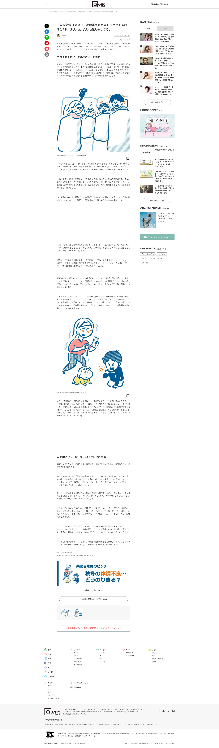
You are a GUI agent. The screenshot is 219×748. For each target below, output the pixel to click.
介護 (143, 258)
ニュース (51, 676)
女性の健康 (129, 653)
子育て (154, 650)
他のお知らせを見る (157, 200)
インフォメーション (56, 11)
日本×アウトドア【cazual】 (96, 724)
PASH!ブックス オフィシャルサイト (152, 724)
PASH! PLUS (67, 724)
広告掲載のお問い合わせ (159, 4)
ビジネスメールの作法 (155, 258)
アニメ (102, 659)
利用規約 (126, 743)
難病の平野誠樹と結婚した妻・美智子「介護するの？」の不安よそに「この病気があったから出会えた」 (164, 63)
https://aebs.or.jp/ (91, 736)
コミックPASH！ (136, 724)
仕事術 (76, 656)
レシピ (50, 672)
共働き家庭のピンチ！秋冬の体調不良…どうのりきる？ (93, 628)
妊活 (153, 653)
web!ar (56, 724)
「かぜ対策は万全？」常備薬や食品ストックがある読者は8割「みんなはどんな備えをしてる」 (91, 11)
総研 (49, 650)
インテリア (51, 695)
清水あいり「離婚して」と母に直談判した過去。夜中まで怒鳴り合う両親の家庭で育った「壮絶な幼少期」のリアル (164, 77)
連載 (49, 659)
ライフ (50, 683)
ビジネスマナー (78, 659)
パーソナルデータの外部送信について (141, 743)
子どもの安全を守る (148, 254)
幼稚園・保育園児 (157, 659)
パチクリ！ (127, 724)
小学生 (154, 662)
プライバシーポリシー (161, 743)
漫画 (49, 663)
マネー (50, 689)
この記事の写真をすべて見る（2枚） (93, 599)
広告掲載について (80, 687)
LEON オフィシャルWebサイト (114, 724)
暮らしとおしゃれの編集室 (79, 724)
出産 (153, 656)
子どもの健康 (130, 656)
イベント (102, 662)
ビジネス (77, 650)
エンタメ (103, 650)
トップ (46, 11)
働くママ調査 (78, 665)
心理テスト (145, 263)
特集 (49, 654)
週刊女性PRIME (48, 724)
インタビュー (162, 254)
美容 (49, 692)
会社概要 (172, 743)
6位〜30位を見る (157, 102)
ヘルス (128, 650)
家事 (49, 686)
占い (49, 667)
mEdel (61, 724)
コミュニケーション (54, 698)
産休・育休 (77, 662)
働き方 (76, 653)
